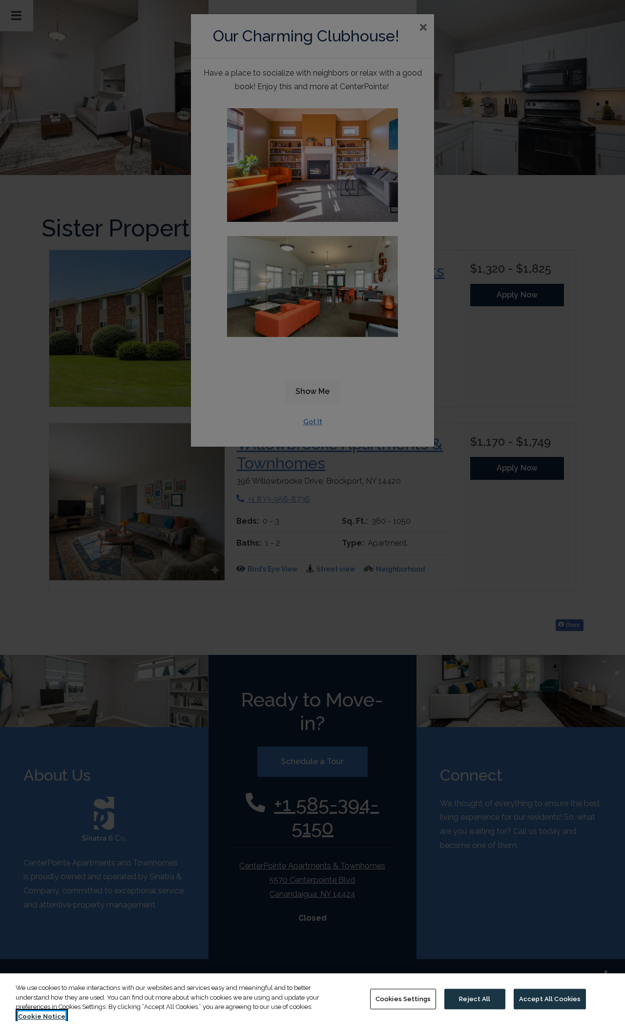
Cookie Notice (41, 1016)
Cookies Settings (403, 999)
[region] (312, 999)
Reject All (474, 999)
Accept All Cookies (550, 999)
